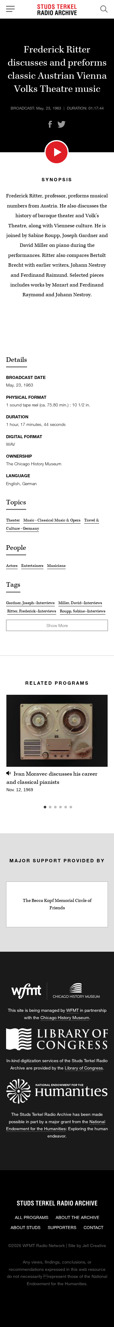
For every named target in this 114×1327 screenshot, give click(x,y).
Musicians (56, 565)
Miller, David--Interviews (80, 603)
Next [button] (96, 731)
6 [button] (80, 807)
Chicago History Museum (64, 1017)
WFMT (72, 1010)
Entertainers (32, 565)
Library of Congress (84, 1067)
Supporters (62, 1227)
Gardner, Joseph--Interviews (30, 603)
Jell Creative (94, 1245)
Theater (13, 520)
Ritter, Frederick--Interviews (31, 611)
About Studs (25, 1227)
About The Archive (77, 1217)
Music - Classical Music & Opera (52, 520)
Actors (12, 565)
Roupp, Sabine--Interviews (82, 611)
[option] (57, 747)
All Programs (31, 1217)
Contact (93, 1227)
